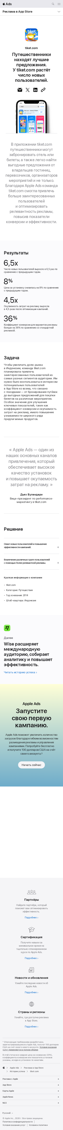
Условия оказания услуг (14, 1125)
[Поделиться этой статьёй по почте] (20, 90)
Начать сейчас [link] (31, 765)
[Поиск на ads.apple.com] (53, 4)
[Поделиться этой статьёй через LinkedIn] (35, 90)
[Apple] (4, 1067)
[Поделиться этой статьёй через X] (27, 90)
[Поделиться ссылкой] (43, 90)
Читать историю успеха (19, 672)
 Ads (7, 4)
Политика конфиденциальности (18, 1122)
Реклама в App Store (17, 11)
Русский (6, 1113)
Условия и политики (38, 1125)
